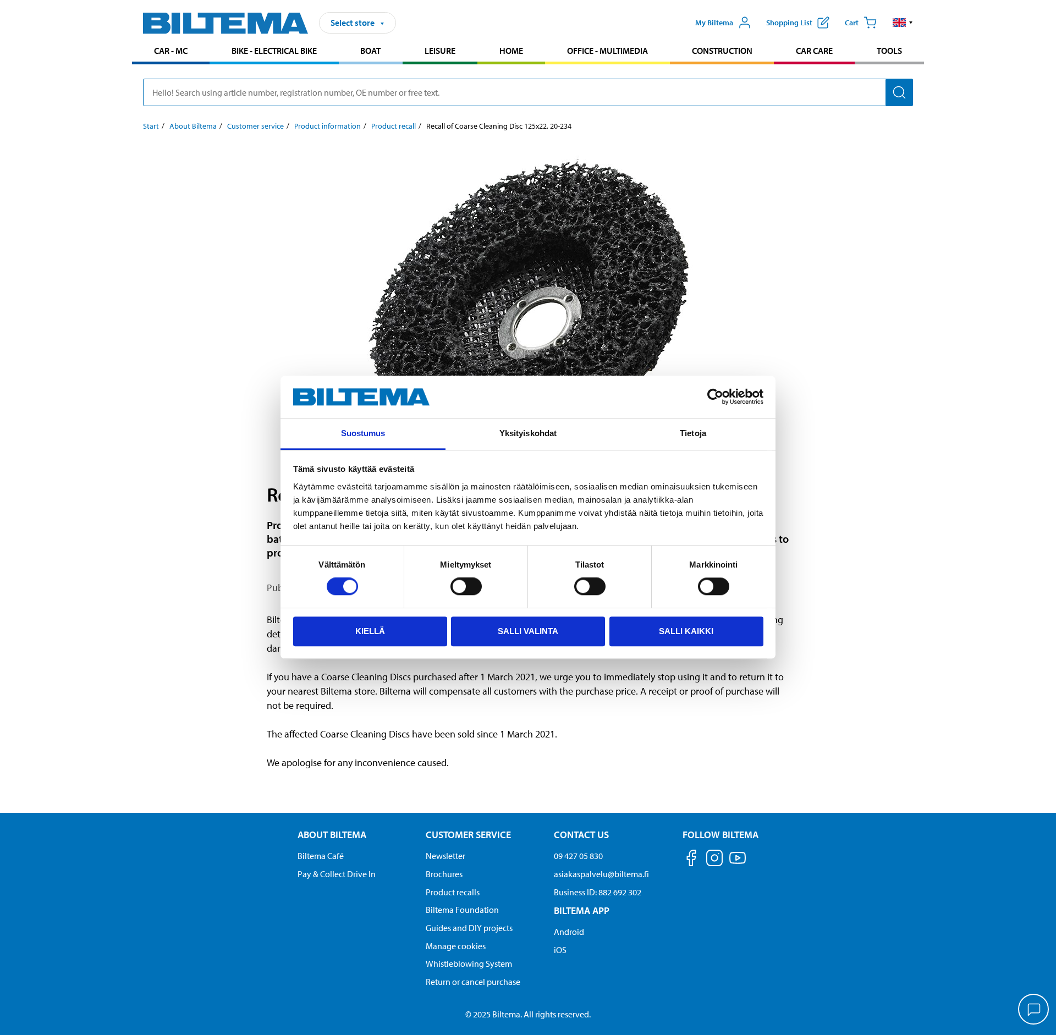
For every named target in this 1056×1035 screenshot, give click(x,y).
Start (151, 126)
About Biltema (193, 126)
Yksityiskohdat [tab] (528, 433)
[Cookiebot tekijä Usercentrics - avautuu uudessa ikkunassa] (715, 397)
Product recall (393, 126)
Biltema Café (321, 855)
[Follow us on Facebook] (691, 860)
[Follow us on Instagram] (714, 860)
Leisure (440, 50)
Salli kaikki (686, 631)
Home (511, 50)
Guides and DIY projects (469, 927)
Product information (327, 126)
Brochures (444, 873)
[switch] (466, 586)
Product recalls (453, 892)
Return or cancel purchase (473, 981)
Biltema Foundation (462, 909)
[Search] (899, 92)
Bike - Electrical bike (274, 50)
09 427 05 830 (578, 855)
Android (569, 931)
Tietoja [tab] (693, 433)
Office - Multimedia (607, 50)
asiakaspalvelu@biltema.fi (601, 873)
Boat (370, 50)
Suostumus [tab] (363, 433)
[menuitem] (171, 52)
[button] (903, 22)
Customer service (255, 126)
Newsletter (445, 855)
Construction (722, 50)
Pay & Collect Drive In (337, 873)
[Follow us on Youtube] (737, 863)
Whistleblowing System (469, 963)
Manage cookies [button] (456, 945)
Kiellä (370, 631)
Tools (889, 50)
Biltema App (581, 910)
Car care (814, 50)
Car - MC (171, 50)
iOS (560, 949)
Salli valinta (528, 631)
